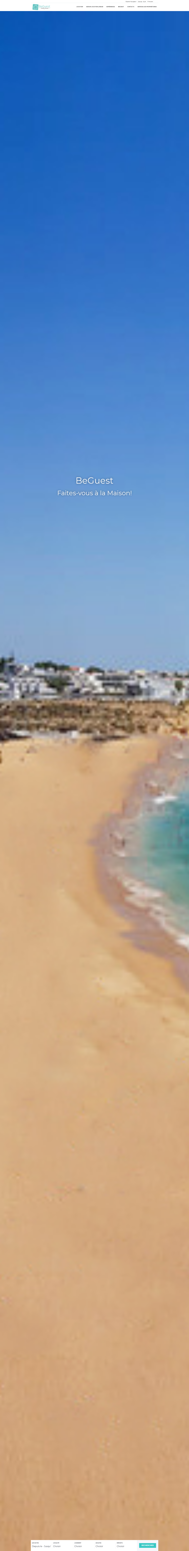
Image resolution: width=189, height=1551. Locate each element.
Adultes (98, 1543)
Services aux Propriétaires (147, 6)
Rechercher (148, 1545)
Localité (56, 1543)
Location (79, 6)
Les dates (35, 1543)
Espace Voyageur (131, 1)
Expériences (110, 6)
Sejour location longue (94, 6)
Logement (77, 1543)
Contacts (130, 6)
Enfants (120, 1543)
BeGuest (121, 6)
